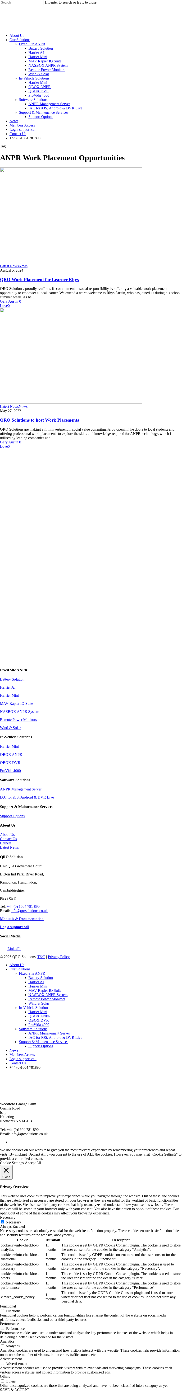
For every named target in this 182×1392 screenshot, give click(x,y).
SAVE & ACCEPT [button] (14, 1390)
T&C (41, 957)
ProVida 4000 (38, 95)
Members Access (22, 125)
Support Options (40, 117)
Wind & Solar (38, 74)
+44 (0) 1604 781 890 (23, 906)
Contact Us (17, 134)
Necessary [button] (7, 1217)
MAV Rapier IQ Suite (44, 61)
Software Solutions (33, 100)
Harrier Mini (37, 57)
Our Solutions (19, 40)
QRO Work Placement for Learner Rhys (39, 279)
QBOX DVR (38, 91)
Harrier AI (36, 53)
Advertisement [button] (11, 1359)
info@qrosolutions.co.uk (29, 911)
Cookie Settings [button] (12, 1163)
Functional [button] (8, 1306)
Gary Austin (9, 301)
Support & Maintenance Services (43, 112)
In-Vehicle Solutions (34, 78)
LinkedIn (14, 949)
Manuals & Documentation (22, 919)
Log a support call (22, 129)
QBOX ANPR (39, 87)
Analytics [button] (7, 1341)
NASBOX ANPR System (48, 65)
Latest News (9, 266)
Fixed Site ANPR (32, 44)
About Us (16, 35)
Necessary (13, 1222)
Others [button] (5, 1376)
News (13, 121)
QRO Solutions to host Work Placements (39, 420)
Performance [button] (9, 1324)
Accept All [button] (33, 1163)
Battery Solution (40, 48)
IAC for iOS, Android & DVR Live (55, 108)
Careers (5, 843)
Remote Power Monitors (46, 70)
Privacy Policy (59, 957)
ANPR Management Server (49, 104)
